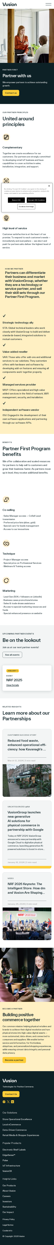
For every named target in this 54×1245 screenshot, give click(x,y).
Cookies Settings (26, 206)
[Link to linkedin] (12, 1101)
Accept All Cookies (36, 200)
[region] (27, 197)
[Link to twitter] (8, 1101)
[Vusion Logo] (10, 4)
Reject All (16, 200)
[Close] (49, 186)
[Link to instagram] (4, 1101)
